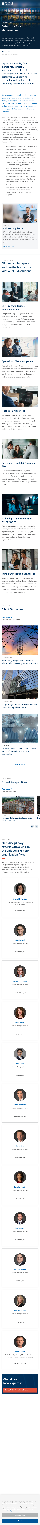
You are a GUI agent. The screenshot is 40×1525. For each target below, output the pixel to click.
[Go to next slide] (36, 826)
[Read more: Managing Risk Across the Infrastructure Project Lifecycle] (18, 809)
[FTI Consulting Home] (7, 3)
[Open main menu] (37, 3)
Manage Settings (20, 1515)
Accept (20, 1521)
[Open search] (33, 3)
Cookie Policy (8, 1511)
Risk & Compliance (8, 22)
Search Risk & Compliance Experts (17, 1390)
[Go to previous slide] (32, 826)
